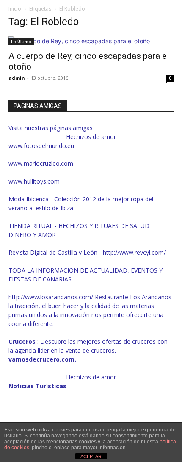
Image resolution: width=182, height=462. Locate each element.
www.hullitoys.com (34, 181)
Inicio (14, 8)
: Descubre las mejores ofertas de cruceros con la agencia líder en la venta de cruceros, (88, 350)
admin (16, 78)
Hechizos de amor (91, 137)
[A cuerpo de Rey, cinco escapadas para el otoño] (91, 40)
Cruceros (22, 341)
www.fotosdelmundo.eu (41, 146)
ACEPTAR (91, 456)
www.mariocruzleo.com (40, 163)
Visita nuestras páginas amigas (50, 128)
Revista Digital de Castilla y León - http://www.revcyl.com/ (87, 252)
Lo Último (21, 42)
